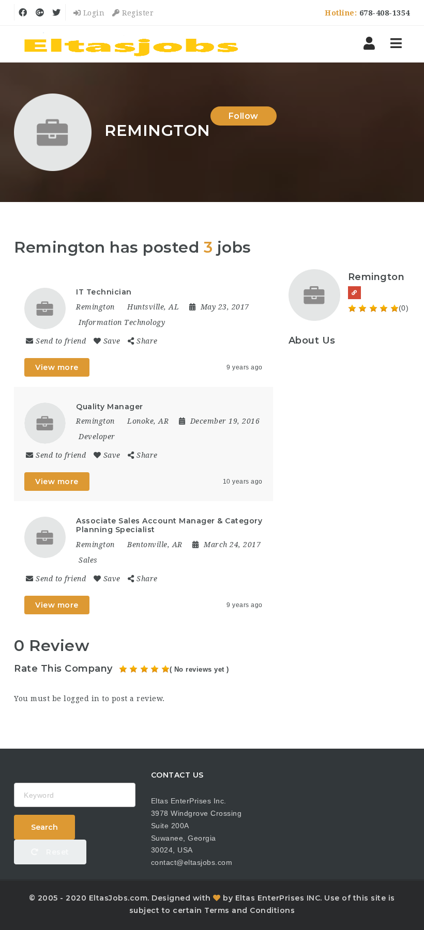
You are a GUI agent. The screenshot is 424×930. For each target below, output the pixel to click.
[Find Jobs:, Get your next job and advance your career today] (133, 44)
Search (44, 827)
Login (92, 13)
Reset (56, 852)
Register (137, 13)
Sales (88, 560)
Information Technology (122, 322)
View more (57, 367)
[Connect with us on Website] (354, 292)
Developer (97, 436)
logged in (82, 698)
